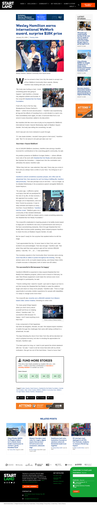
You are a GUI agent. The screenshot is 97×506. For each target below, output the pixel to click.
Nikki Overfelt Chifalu (79, 447)
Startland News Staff (57, 447)
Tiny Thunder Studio (31, 503)
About (71, 6)
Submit (76, 491)
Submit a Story (69, 3)
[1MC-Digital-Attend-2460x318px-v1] (40, 406)
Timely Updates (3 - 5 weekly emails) (80, 483)
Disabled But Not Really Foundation (48, 388)
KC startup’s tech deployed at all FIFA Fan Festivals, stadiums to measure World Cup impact (81, 442)
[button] (25, 3)
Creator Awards (25, 388)
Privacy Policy (47, 503)
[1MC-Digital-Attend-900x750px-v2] (84, 104)
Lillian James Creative (30, 390)
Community (43, 3)
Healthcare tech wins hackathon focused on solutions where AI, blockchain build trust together (59, 442)
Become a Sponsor (58, 481)
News (22, 3)
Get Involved (56, 3)
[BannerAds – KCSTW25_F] (40, 17)
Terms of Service (62, 503)
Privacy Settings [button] (40, 503)
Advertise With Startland (57, 478)
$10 (33, 376)
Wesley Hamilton (30, 391)
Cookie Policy (54, 503)
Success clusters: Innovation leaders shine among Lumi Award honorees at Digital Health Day (84, 91)
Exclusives (31, 3)
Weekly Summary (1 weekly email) (81, 486)
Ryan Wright (34, 449)
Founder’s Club (57, 475)
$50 (55, 376)
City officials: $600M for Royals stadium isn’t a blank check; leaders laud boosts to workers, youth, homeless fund (84, 66)
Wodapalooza (39, 391)
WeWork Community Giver (49, 390)
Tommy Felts (34, 37)
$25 (44, 376)
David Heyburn (34, 388)
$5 (21, 376)
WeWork (39, 390)
